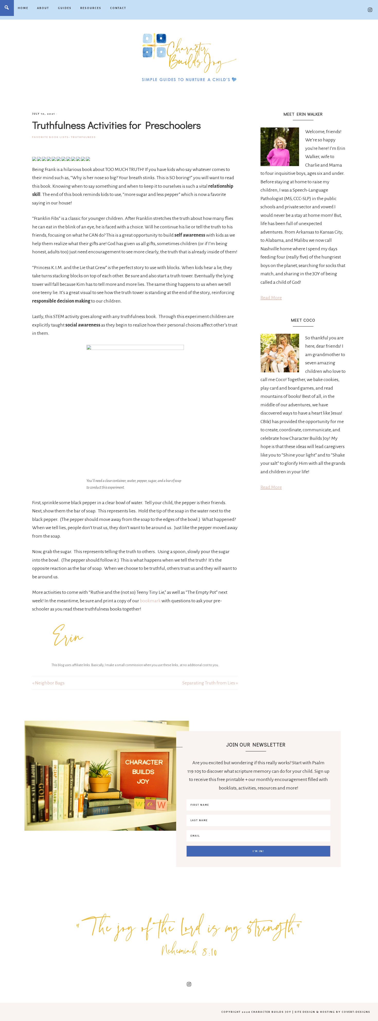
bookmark (150, 600)
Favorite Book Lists (50, 137)
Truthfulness (83, 137)
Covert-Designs (356, 1011)
